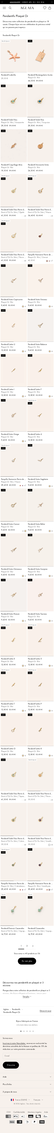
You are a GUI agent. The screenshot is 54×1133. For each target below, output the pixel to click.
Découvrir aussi (45, 1011)
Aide (46, 1112)
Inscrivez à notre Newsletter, (14, 1043)
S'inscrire (11, 1065)
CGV (9, 1112)
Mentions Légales (34, 1112)
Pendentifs (16, 1009)
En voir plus (27, 961)
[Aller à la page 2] (33, 946)
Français (37, 1100)
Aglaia (6, 1009)
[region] (27, 1021)
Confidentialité (19, 1112)
